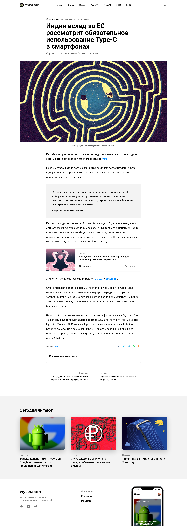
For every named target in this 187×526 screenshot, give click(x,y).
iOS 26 (118, 5)
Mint (104, 158)
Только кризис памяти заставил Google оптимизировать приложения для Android (41, 462)
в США (99, 278)
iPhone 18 (107, 5)
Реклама (86, 501)
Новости (60, 5)
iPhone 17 (94, 5)
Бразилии (111, 278)
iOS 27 (128, 5)
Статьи (71, 5)
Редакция (86, 496)
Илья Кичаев (54, 19)
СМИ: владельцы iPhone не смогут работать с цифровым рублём (90, 462)
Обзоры (82, 5)
